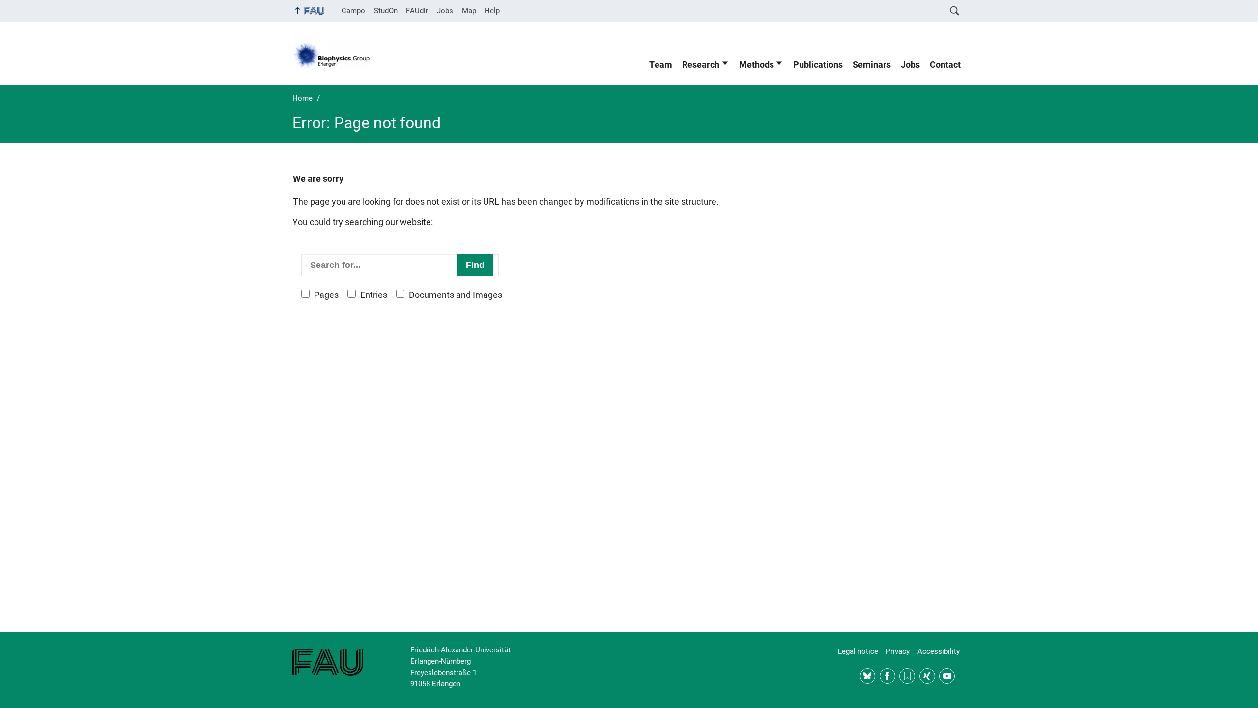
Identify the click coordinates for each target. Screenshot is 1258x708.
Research (700, 65)
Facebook (887, 676)
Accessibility (938, 651)
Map (469, 10)
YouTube (947, 676)
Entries (373, 295)
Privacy (898, 651)
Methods (756, 65)
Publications (818, 65)
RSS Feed (907, 676)
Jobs (445, 10)
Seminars (872, 65)
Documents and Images (455, 295)
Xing (927, 676)
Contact (945, 65)
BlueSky (868, 676)
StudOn (386, 10)
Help (492, 10)
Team (660, 65)
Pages (326, 295)
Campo (353, 10)
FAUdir (417, 10)
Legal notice (858, 651)
